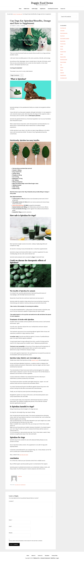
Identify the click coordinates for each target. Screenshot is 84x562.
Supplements (22, 484)
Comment (11, 501)
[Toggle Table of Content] (21, 75)
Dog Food (62, 35)
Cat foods (62, 30)
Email (10, 526)
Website (10, 532)
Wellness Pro (36, 558)
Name (10, 520)
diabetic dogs (35, 360)
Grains (61, 46)
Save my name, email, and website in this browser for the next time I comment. (25, 540)
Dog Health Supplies (64, 38)
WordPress (53, 558)
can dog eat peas (24, 454)
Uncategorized (63, 78)
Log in (57, 558)
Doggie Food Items (42, 2)
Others (61, 67)
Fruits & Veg (62, 43)
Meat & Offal (63, 57)
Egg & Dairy (62, 41)
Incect (61, 54)
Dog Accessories (63, 33)
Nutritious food (63, 59)
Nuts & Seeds (63, 62)
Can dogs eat (17, 484)
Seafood (62, 72)
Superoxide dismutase (18, 205)
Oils (61, 64)
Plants (61, 70)
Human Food (63, 51)
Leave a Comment (30, 25)
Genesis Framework (45, 558)
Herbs (61, 49)
